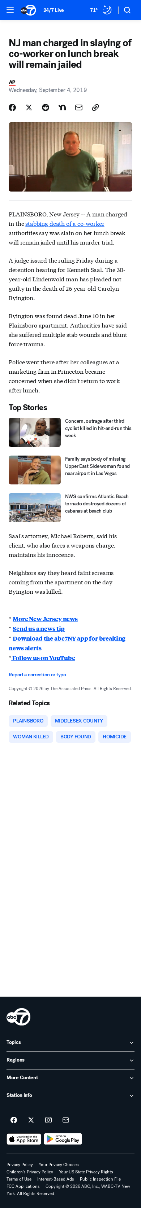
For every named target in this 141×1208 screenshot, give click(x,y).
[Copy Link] (95, 107)
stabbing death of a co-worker (64, 223)
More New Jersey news (45, 619)
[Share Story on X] (29, 107)
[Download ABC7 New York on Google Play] (63, 1139)
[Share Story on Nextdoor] (62, 107)
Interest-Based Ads (55, 1179)
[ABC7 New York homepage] (28, 10)
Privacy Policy (20, 1165)
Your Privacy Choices (59, 1165)
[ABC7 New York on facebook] (14, 1120)
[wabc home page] (18, 1016)
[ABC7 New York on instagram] (48, 1120)
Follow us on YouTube (43, 658)
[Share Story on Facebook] (12, 107)
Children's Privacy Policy (30, 1172)
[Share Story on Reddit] (45, 107)
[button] (10, 10)
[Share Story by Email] (79, 107)
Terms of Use (19, 1179)
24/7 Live (53, 10)
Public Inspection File (100, 1179)
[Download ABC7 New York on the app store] (24, 1139)
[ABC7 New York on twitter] (31, 1120)
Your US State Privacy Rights (86, 1172)
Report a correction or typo (37, 674)
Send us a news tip (39, 628)
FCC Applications (23, 1186)
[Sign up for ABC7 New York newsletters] (66, 1120)
